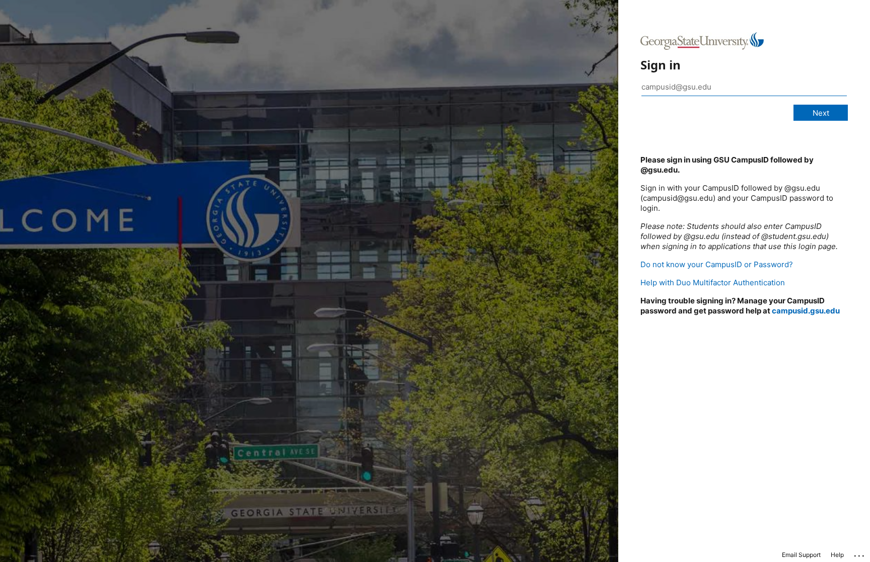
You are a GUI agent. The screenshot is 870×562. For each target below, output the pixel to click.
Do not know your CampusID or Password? (716, 264)
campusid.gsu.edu (806, 310)
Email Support (801, 554)
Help (837, 554)
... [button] (860, 553)
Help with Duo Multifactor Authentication (712, 282)
